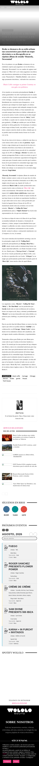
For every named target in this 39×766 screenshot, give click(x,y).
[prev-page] (3, 494)
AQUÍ (4, 754)
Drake (12, 378)
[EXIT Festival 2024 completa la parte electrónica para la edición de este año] (7, 466)
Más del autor (9, 431)
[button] (3, 2)
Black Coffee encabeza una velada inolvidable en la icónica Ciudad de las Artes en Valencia (24, 437)
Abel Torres (20, 413)
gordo (18, 378)
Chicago (32, 376)
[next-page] (6, 494)
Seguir (6, 507)
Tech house (7, 381)
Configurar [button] (7, 761)
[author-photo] (19, 410)
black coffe (16, 376)
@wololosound (19, 703)
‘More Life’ (27, 188)
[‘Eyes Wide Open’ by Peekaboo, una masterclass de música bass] (7, 486)
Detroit (5, 378)
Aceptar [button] (16, 761)
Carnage (25, 376)
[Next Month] (35, 534)
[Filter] (3, 530)
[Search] (36, 2)
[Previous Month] (31, 534)
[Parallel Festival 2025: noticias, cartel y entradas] (7, 447)
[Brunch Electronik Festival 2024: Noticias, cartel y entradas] (7, 476)
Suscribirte (23, 507)
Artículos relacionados (13, 428)
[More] (27, 390)
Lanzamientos (10, 7)
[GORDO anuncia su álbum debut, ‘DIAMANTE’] (7, 457)
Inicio (2, 7)
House (24, 378)
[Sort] (7, 530)
